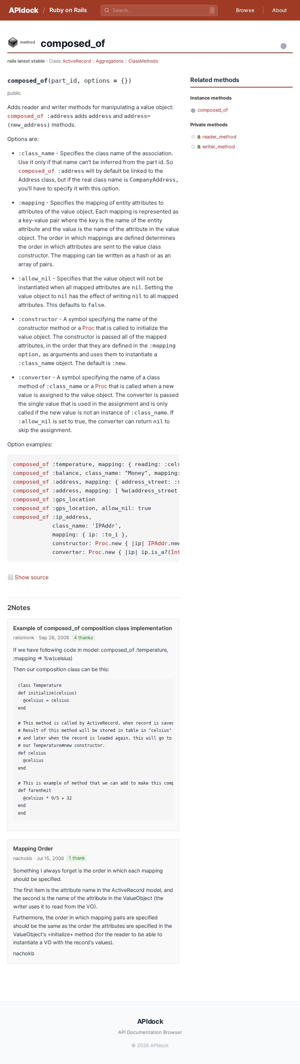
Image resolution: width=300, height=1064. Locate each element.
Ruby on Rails (68, 10)
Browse (245, 10)
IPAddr (158, 543)
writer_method (218, 146)
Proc (88, 327)
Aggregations (109, 61)
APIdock (23, 10)
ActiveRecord (77, 61)
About (279, 10)
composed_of (25, 116)
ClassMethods (143, 61)
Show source (32, 577)
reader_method (219, 136)
